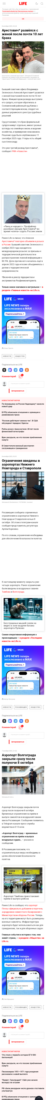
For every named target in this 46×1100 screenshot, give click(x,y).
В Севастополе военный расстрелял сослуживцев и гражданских (18, 446)
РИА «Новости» (19, 151)
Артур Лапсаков (9, 699)
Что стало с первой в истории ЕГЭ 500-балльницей (19, 1091)
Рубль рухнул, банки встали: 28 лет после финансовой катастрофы (20, 430)
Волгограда (18, 591)
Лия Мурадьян (9, 1034)
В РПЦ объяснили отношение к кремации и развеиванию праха (21, 413)
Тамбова (6, 591)
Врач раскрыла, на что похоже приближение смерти (22, 438)
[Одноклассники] (27, 370)
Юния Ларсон (8, 348)
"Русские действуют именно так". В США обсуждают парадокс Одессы (20, 421)
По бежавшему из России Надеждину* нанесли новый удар (23, 405)
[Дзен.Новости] (4, 370)
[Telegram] (15, 370)
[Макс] (10, 370)
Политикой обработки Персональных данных (17, 11)
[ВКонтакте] (21, 370)
